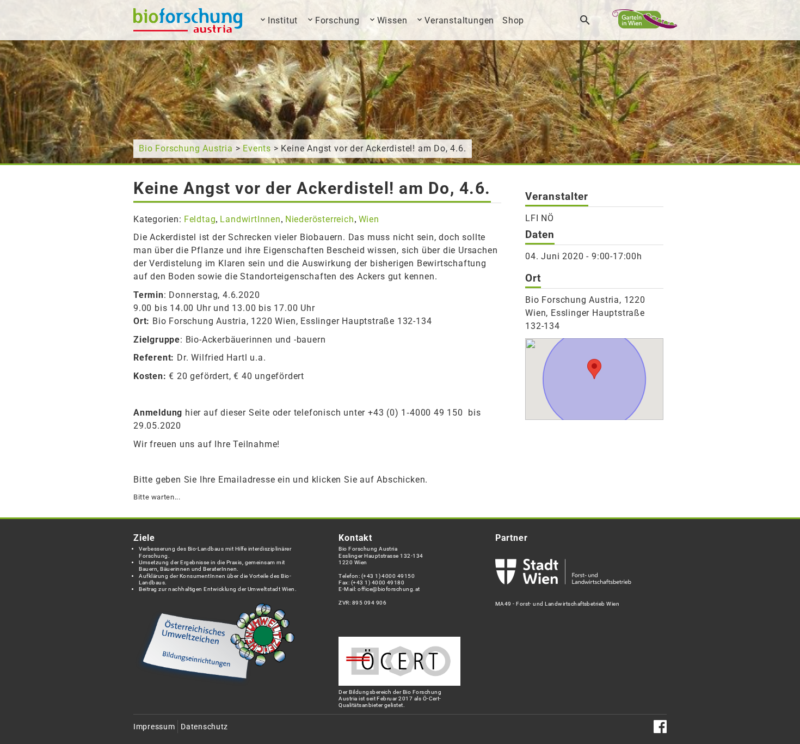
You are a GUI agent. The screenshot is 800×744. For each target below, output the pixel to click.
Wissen (392, 20)
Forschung (337, 20)
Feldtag (200, 219)
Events (257, 148)
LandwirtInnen (250, 219)
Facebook (660, 726)
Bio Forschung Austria (186, 148)
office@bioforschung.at (389, 589)
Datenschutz (204, 726)
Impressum (154, 726)
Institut (283, 20)
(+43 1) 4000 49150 (388, 576)
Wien (369, 219)
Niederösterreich (319, 219)
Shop (513, 20)
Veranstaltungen (459, 20)
